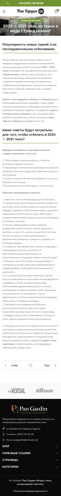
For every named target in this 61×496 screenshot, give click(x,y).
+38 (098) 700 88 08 (30, 3)
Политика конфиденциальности (30, 491)
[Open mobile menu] (4, 11)
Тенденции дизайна (30, 20)
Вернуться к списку (31, 365)
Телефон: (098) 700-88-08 (20, 434)
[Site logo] (30, 11)
